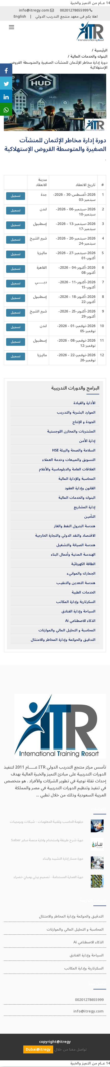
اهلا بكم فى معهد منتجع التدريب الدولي (66, 16)
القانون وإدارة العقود (80, 488)
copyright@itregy (55, 1042)
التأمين (89, 516)
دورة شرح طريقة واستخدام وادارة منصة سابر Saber (47, 840)
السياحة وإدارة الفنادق (78, 611)
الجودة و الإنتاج (83, 422)
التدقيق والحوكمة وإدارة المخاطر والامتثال (63, 640)
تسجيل (15, 196)
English (20, 16)
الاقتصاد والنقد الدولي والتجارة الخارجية (65, 535)
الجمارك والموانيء (81, 573)
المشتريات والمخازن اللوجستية (71, 431)
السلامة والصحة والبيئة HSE (73, 450)
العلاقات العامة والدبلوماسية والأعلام (67, 469)
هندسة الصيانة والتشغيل (75, 545)
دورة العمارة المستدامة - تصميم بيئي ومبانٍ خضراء (48, 877)
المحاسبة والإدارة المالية (76, 479)
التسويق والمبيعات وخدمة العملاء (68, 460)
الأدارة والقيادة (84, 403)
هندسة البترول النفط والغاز (74, 526)
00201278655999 (74, 10)
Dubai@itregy (38, 1049)
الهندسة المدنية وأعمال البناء (73, 554)
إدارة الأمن (87, 441)
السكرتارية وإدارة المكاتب (75, 602)
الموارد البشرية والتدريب (76, 412)
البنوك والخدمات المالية (76, 498)
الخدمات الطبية (83, 592)
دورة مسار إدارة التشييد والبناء (63, 858)
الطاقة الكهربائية (83, 564)
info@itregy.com (34, 10)
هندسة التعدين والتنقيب (75, 583)
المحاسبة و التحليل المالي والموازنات (66, 630)
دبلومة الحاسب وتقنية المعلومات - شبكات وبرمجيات (46, 821)
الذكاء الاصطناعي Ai (80, 621)
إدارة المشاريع (84, 507)
